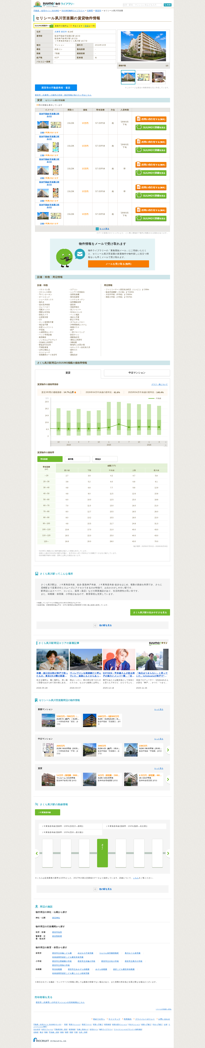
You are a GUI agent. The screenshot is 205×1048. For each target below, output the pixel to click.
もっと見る (158, 709)
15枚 (42, 132)
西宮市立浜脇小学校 (86, 961)
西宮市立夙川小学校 (133, 961)
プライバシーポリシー (145, 1019)
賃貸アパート (87, 1024)
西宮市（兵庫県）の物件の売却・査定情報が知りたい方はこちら (63, 95)
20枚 (42, 178)
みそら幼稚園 (101, 969)
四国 (71, 1032)
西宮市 (98, 11)
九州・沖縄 (83, 1032)
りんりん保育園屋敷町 (109, 953)
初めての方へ (99, 1019)
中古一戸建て (158, 1024)
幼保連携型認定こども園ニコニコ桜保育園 (70, 973)
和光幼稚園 (57, 969)
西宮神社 (56, 918)
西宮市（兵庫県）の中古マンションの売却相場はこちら (60, 1002)
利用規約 (128, 1019)
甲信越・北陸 (54, 1032)
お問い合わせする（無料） (151, 119)
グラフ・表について (159, 384)
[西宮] (84, 853)
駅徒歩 (98, 459)
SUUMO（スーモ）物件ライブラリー (53, 4)
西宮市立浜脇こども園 (62, 953)
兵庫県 (90, 11)
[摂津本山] (157, 853)
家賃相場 (107, 1024)
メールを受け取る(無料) (118, 264)
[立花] (47, 853)
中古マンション (134, 1024)
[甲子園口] (66, 853)
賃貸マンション (74, 1024)
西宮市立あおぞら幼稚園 (78, 969)
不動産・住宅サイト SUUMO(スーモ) (47, 1024)
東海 (62, 1032)
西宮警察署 (57, 936)
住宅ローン (94, 1029)
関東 (46, 1032)
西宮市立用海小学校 (61, 965)
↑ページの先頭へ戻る (164, 1009)
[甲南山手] (139, 853)
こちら (136, 878)
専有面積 (44, 459)
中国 (76, 1032)
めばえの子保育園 (85, 953)
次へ (168, 853)
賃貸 (86, 26)
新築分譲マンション (119, 1024)
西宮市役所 (57, 932)
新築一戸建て (146, 1024)
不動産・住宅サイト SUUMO (46, 11)
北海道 (35, 1032)
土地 (165, 1024)
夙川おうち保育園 (132, 953)
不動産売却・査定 (61, 1029)
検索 (169, 5)
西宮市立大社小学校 (110, 961)
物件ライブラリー (106, 1029)
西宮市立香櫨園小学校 (62, 961)
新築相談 (72, 1029)
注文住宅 (36, 1029)
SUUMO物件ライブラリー (73, 11)
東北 (41, 1032)
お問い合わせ (164, 1019)
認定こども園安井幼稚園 (124, 969)
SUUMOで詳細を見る (151, 127)
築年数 (70, 459)
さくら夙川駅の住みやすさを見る (150, 612)
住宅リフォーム (47, 1029)
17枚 (42, 155)
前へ (37, 853)
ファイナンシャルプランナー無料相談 (128, 1029)
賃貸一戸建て (98, 1024)
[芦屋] (121, 853)
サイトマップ (114, 1019)
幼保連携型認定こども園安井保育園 (67, 957)
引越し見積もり (82, 1029)
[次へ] (168, 749)
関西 (66, 1032)
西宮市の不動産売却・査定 (56, 87)
